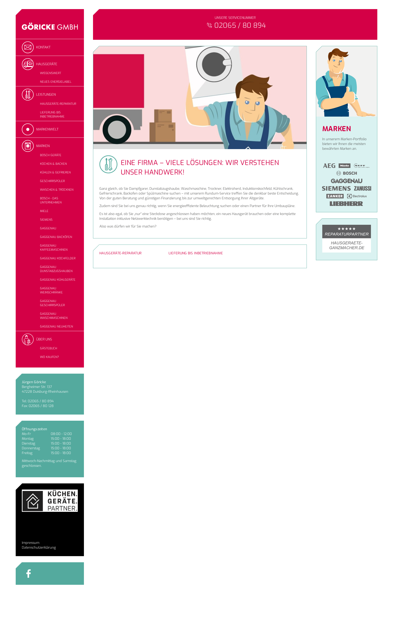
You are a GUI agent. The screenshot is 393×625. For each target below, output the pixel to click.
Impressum (30, 542)
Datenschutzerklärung (39, 547)
